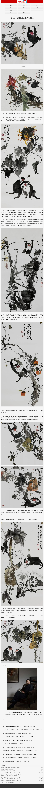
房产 (11, 12)
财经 (11, 7)
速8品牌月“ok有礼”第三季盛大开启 (8, 770)
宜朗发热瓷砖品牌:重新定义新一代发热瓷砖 (10, 775)
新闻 (24, 5)
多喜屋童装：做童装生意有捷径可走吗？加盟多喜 (11, 782)
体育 (24, 10)
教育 (24, 12)
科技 (37, 7)
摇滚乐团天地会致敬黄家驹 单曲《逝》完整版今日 (11, 780)
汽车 (37, 10)
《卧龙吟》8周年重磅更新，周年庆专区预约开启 (11, 774)
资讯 (37, 5)
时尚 (24, 7)
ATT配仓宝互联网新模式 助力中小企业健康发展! (11, 772)
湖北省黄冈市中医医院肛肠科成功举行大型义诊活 (11, 767)
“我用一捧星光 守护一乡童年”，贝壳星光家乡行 (10, 777)
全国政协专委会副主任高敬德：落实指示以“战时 (11, 778)
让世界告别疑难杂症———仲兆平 (8, 769)
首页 (11, 5)
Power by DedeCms (22, 785)
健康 (11, 10)
